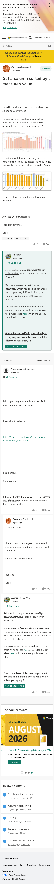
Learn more (10, 762)
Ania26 (28, 821)
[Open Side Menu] (4, 37)
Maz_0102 (27, 798)
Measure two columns (19, 828)
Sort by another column (20, 794)
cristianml (25, 844)
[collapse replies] (27, 366)
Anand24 (17, 254)
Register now (10, 27)
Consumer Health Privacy (13, 879)
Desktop (8, 46)
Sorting (12, 817)
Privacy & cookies (28, 865)
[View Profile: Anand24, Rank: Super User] (7, 600)
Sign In (47, 37)
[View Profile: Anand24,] (8, 256)
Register (38, 37)
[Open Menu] (50, 46)
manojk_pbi (25, 809)
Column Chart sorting (19, 805)
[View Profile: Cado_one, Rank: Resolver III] (6, 68)
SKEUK (23, 832)
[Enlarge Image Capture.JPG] (27, 142)
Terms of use (44, 865)
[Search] (30, 38)
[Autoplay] (22, 772)
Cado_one (16, 67)
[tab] (25, 772)
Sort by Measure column (21, 840)
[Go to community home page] (17, 38)
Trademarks (7, 871)
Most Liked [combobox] (43, 360)
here (36, 310)
